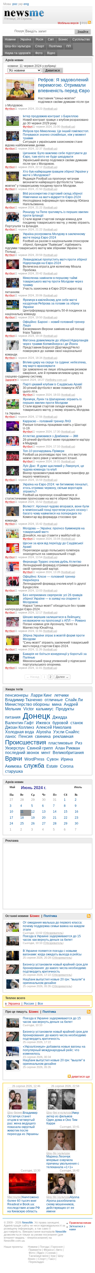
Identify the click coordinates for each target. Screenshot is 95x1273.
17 (11, 817)
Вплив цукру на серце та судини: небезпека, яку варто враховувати (54, 364)
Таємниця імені (38, 1255)
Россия (29, 1003)
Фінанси (49, 1249)
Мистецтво (14, 1196)
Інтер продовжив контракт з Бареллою (50, 116)
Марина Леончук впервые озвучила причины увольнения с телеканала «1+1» (62, 1162)
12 (33, 811)
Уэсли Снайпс (66, 732)
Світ (51, 39)
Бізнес (63, 39)
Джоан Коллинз (19, 727)
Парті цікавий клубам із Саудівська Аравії (52, 384)
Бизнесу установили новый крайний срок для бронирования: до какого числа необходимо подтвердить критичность (55, 968)
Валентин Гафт (19, 723)
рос (14, 4)
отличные (54, 700)
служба (34, 765)
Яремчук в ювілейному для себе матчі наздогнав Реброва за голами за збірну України (51, 303)
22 (65, 817)
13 (44, 811)
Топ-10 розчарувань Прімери (43, 451)
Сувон (53, 759)
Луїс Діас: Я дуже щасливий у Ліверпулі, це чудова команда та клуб (53, 467)
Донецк (36, 715)
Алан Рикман (67, 748)
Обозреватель (53, 932)
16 (76, 811)
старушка (14, 771)
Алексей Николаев (53, 727)
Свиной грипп (40, 748)
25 (22, 823)
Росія (39, 39)
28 (22, 799)
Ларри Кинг (41, 695)
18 (22, 817)
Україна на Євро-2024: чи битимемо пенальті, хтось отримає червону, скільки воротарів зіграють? (55, 488)
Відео (51, 53)
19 (33, 817)
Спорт (39, 46)
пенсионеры (16, 695)
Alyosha (43, 732)
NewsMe (27, 1222)
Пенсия (25, 736)
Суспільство (81, 39)
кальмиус (44, 709)
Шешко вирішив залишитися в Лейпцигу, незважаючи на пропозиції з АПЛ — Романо (54, 618)
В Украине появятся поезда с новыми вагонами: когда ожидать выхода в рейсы (52, 952)
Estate (52, 766)
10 (11, 811)
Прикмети (35, 1249)
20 (44, 817)
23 (76, 817)
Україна (25, 39)
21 (54, 817)
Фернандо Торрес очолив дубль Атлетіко (52, 561)
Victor (28, 709)
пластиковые (60, 743)
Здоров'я (10, 379)
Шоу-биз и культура (59, 1112)
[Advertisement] (43, 863)
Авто (59, 1249)
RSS (84, 23)
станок (76, 723)
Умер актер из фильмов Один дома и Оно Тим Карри (62, 1118)
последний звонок (22, 752)
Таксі (51, 1258)
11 (22, 811)
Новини (10, 39)
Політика (55, 46)
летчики (61, 695)
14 (54, 811)
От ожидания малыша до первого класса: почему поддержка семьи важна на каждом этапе (53, 926)
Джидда (59, 717)
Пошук (19, 31)
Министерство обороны (27, 704)
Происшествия (25, 742)
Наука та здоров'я (18, 53)
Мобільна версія (68, 23)
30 (44, 799)
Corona (66, 766)
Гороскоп (57, 1246)
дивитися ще (80, 1076)
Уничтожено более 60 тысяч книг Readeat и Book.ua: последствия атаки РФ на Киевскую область (23, 1204)
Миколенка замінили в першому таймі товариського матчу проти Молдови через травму (53, 281)
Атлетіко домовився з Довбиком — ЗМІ (50, 436)
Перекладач (36, 1261)
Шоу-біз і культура (18, 46)
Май (12, 787)
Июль (78, 787)
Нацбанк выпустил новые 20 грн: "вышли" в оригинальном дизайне (54, 981)
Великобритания (68, 752)
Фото (39, 53)
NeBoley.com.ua (56, 379)
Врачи (13, 758)
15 (65, 811)
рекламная (63, 736)
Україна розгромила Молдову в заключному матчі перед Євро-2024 (54, 235)
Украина (14, 1003)
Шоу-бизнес (15, 1112)
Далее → (62, 677)
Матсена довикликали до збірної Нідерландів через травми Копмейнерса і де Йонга (55, 342)
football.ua (50, 108)
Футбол (9, 108)
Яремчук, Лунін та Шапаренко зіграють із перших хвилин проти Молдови (52, 401)
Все (40, 1003)
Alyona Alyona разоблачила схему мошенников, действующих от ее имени (62, 1204)
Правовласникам (80, 1222)
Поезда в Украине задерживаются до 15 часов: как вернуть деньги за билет (52, 937)
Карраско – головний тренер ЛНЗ (47, 421)
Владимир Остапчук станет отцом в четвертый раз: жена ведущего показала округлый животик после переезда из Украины (23, 1123)
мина (57, 704)
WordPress (34, 759)
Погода (44, 1246)
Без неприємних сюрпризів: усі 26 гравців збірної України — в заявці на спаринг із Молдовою (52, 598)
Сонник (51, 1252)
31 (54, 799)
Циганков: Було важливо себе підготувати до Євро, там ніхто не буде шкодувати (55, 154)
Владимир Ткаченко (23, 700)
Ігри (53, 1255)
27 (11, 799)
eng (26, 4)
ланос (10, 736)
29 (33, 799)
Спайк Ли (74, 700)
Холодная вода (19, 732)
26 (33, 823)
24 (11, 823)
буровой (60, 723)
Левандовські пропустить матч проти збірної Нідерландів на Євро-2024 (55, 261)
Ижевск (43, 723)
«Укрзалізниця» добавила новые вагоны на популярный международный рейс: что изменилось (54, 1050)
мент (45, 752)
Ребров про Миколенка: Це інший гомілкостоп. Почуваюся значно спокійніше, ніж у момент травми (56, 134)
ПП (68, 46)
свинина (43, 736)
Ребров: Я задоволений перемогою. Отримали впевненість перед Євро (64, 85)
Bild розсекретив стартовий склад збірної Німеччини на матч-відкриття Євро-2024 (52, 195)
